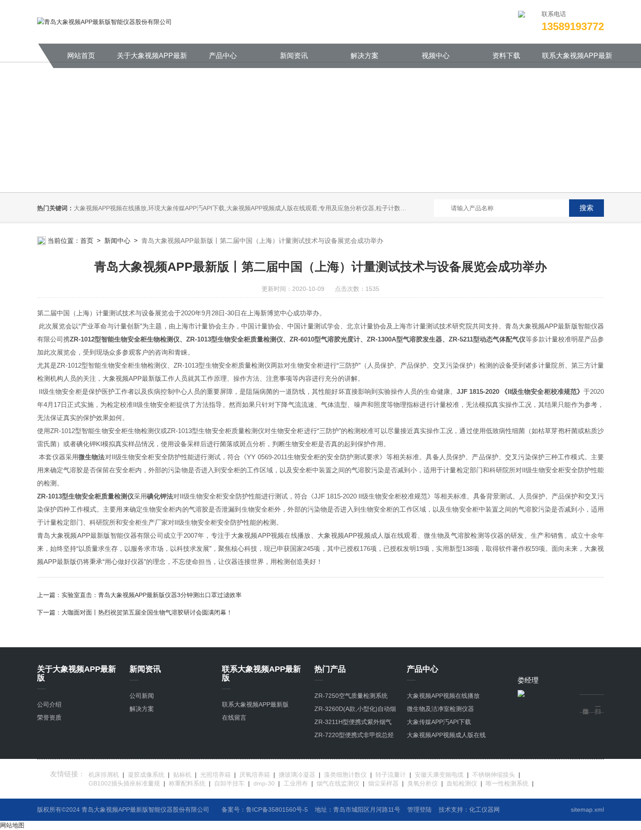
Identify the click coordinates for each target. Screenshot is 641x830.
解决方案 (364, 55)
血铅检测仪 (462, 783)
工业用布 (295, 783)
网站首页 (81, 55)
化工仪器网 (484, 809)
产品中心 (223, 55)
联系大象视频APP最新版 (577, 60)
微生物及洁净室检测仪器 (440, 708)
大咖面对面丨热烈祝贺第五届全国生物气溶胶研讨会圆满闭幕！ (146, 612)
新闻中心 (117, 240)
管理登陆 (419, 809)
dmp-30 (264, 783)
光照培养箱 (215, 774)
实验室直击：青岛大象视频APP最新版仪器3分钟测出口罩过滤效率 (151, 594)
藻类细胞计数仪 (345, 774)
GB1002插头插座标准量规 (124, 783)
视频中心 (436, 55)
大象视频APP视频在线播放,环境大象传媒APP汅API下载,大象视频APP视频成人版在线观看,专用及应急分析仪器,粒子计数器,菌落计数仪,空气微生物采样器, (282, 208)
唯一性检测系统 (507, 783)
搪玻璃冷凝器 (297, 774)
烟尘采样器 (383, 783)
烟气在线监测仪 (338, 783)
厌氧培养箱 (254, 774)
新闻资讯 (294, 55)
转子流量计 (390, 774)
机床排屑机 (104, 774)
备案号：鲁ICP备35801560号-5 (265, 809)
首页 (86, 240)
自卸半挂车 (229, 783)
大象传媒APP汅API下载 (439, 721)
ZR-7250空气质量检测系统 (351, 695)
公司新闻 (142, 695)
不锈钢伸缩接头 (493, 774)
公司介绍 (49, 704)
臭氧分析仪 (422, 783)
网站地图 (12, 825)
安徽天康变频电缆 (439, 774)
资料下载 (506, 55)
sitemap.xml (587, 809)
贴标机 (182, 774)
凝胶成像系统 (146, 774)
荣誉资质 (49, 717)
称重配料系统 (187, 783)
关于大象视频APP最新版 (152, 60)
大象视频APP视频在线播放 (443, 695)
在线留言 (234, 717)
